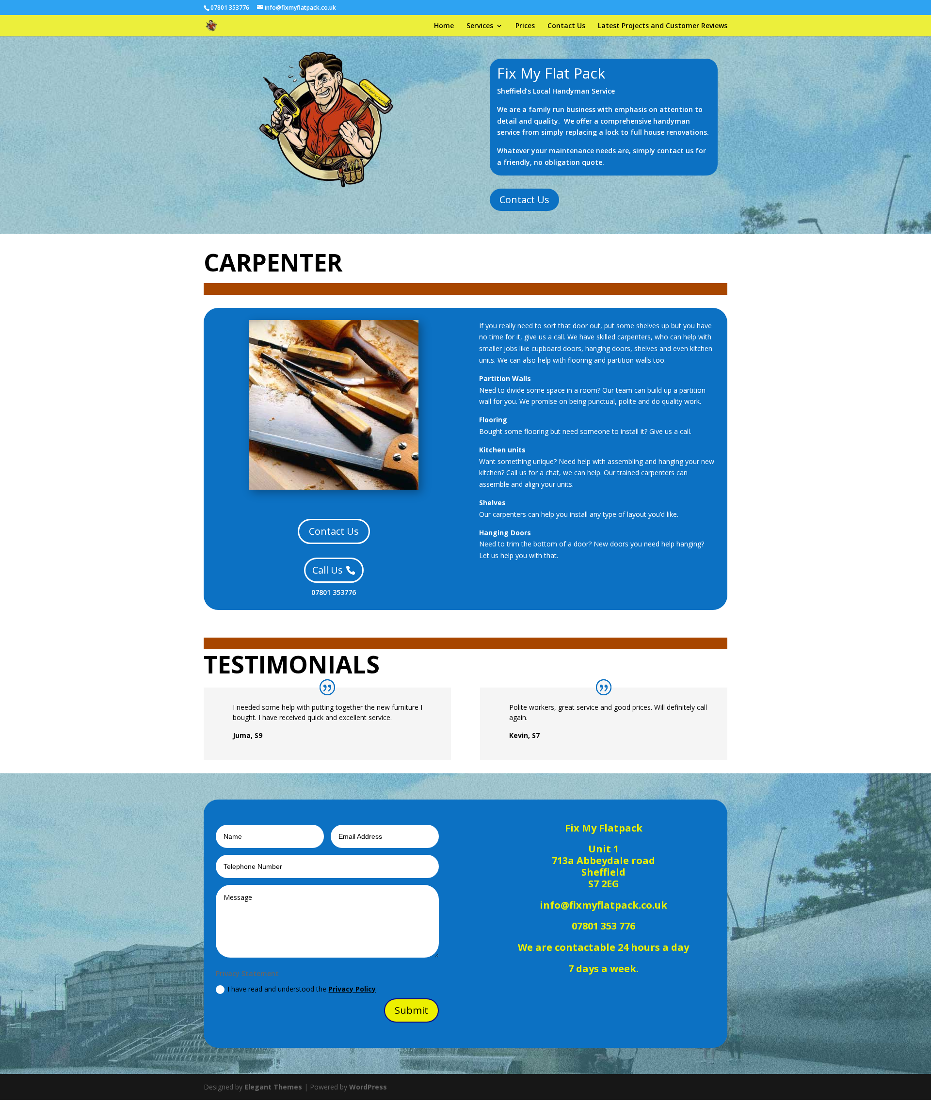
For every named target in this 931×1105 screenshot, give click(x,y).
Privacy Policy (352, 988)
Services (479, 26)
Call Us (327, 570)
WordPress (368, 1086)
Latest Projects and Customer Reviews (662, 26)
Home (444, 26)
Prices (525, 26)
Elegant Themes (273, 1086)
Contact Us (566, 26)
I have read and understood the (301, 988)
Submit (411, 1010)
